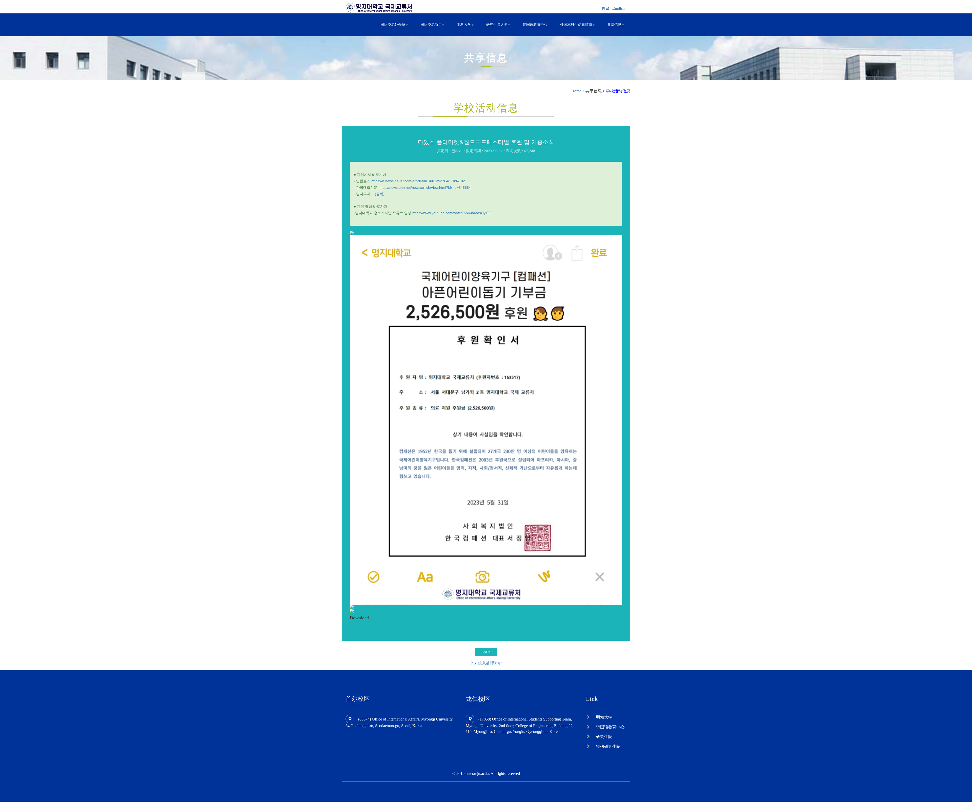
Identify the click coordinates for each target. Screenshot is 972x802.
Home (576, 91)
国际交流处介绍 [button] (392, 25)
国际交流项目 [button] (431, 25)
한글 (605, 8)
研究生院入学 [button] (497, 25)
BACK (486, 652)
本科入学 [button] (464, 25)
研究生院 (604, 736)
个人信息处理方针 (486, 663)
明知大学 (604, 717)
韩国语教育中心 (535, 25)
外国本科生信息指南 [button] (576, 25)
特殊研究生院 (608, 746)
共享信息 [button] (614, 25)
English (618, 8)
